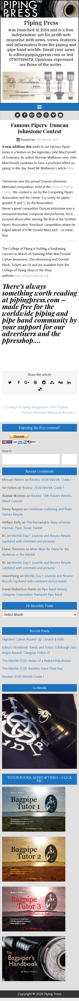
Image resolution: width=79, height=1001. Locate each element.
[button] (39, 85)
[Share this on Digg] (60, 383)
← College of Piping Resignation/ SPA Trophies (35, 407)
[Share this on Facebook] (18, 383)
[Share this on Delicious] (40, 389)
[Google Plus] (32, 115)
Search (7, 451)
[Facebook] (24, 115)
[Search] (69, 459)
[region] (39, 85)
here (70, 168)
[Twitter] (17, 115)
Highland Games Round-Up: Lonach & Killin (33, 639)
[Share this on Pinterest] (35, 383)
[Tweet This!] (10, 383)
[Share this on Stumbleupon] (52, 383)
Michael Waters (13, 480)
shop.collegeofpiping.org (30, 276)
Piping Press (41, 22)
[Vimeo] (53, 115)
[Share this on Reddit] (43, 383)
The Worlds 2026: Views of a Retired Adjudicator (36, 661)
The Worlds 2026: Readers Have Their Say (32, 669)
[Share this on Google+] (27, 383)
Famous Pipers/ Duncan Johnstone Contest (39, 128)
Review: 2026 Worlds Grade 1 (50, 480)
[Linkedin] (39, 115)
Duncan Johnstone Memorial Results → (49, 412)
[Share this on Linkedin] (69, 383)
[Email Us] (60, 115)
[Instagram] (46, 115)
